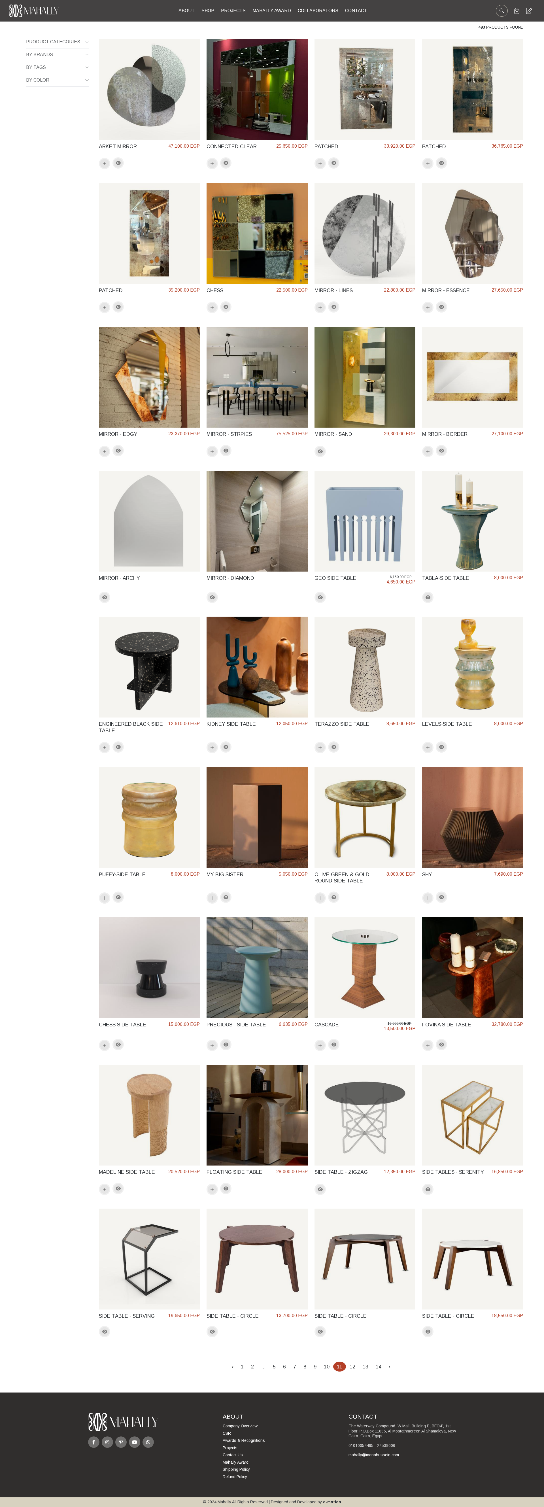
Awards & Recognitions (244, 1440)
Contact (356, 10)
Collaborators (318, 10)
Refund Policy (235, 1476)
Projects (233, 10)
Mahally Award (235, 1462)
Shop (207, 10)
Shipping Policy (236, 1469)
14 (378, 1367)
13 (365, 1367)
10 (327, 1367)
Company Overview (240, 1426)
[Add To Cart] (104, 163)
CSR (227, 1433)
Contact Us (233, 1455)
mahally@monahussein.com (373, 1455)
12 (352, 1367)
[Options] (118, 162)
